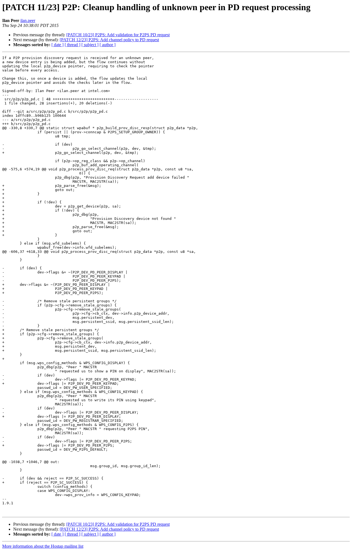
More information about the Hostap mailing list (42, 546)
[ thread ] (72, 44)
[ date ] (57, 44)
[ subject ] (89, 44)
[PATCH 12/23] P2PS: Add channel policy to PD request (109, 39)
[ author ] (108, 44)
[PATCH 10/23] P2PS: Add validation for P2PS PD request (118, 34)
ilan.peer (27, 20)
